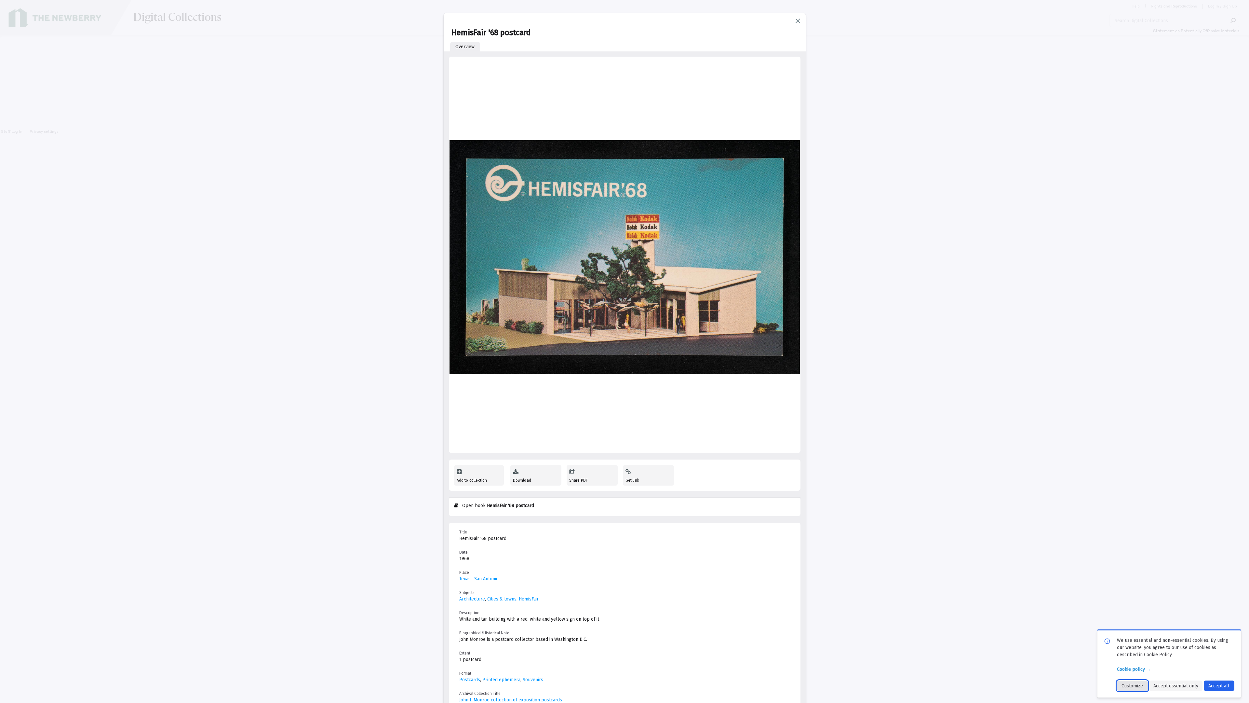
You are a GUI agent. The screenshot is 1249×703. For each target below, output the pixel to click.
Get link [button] (632, 480)
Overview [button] (465, 46)
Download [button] (522, 480)
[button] (798, 21)
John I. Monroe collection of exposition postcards (510, 700)
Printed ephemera (501, 679)
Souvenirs (533, 679)
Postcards (469, 679)
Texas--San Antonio (479, 579)
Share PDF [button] (578, 480)
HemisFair (529, 599)
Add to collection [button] (472, 480)
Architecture (472, 599)
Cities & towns (502, 599)
